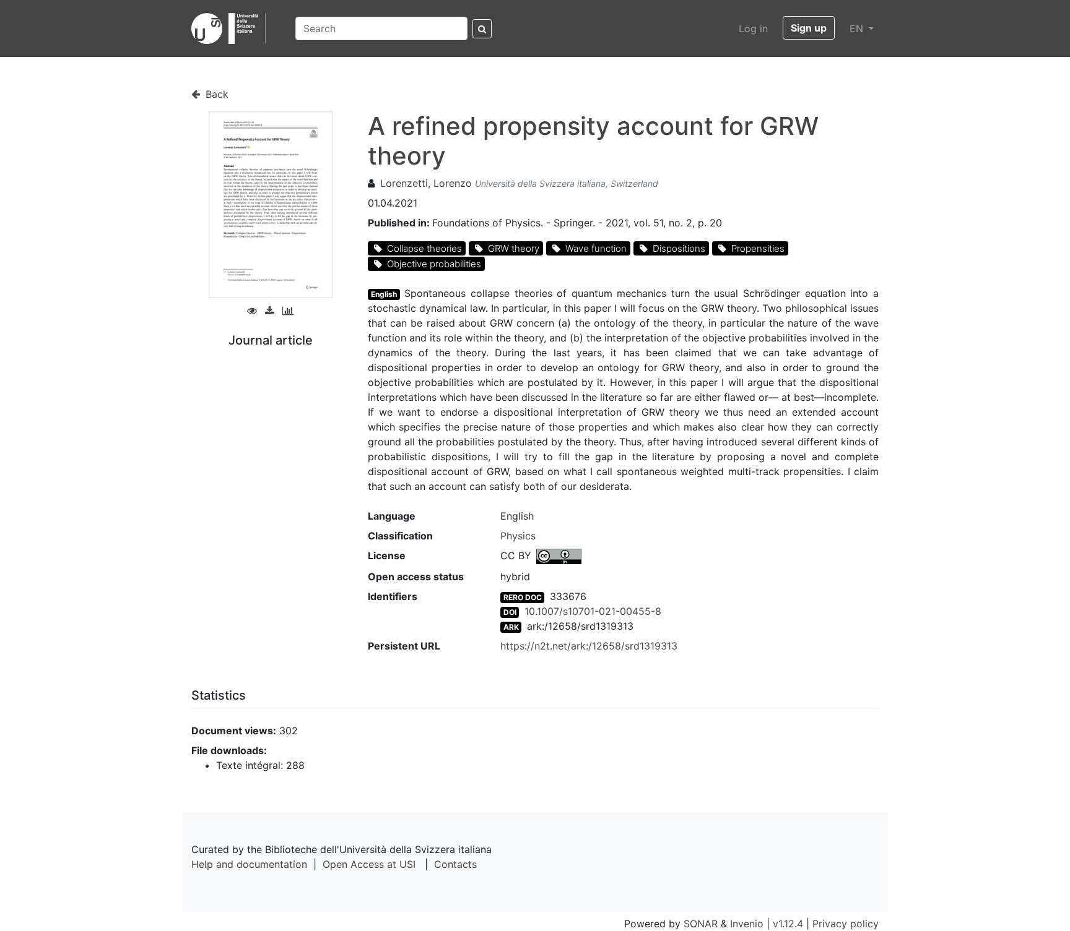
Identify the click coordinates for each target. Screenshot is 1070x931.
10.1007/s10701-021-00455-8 (592, 611)
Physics (518, 536)
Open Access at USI (369, 864)
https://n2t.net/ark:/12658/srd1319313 (588, 646)
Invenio (746, 923)
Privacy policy (845, 923)
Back (215, 94)
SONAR (701, 923)
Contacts (455, 864)
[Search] (482, 28)
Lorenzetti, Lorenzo (426, 183)
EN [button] (858, 28)
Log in (753, 28)
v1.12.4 (788, 923)
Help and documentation (249, 864)
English (384, 294)
